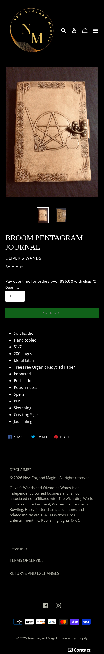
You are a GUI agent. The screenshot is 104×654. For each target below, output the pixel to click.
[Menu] (95, 30)
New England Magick (43, 638)
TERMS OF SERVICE (27, 560)
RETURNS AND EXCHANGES (34, 573)
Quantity (12, 287)
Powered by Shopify (73, 638)
